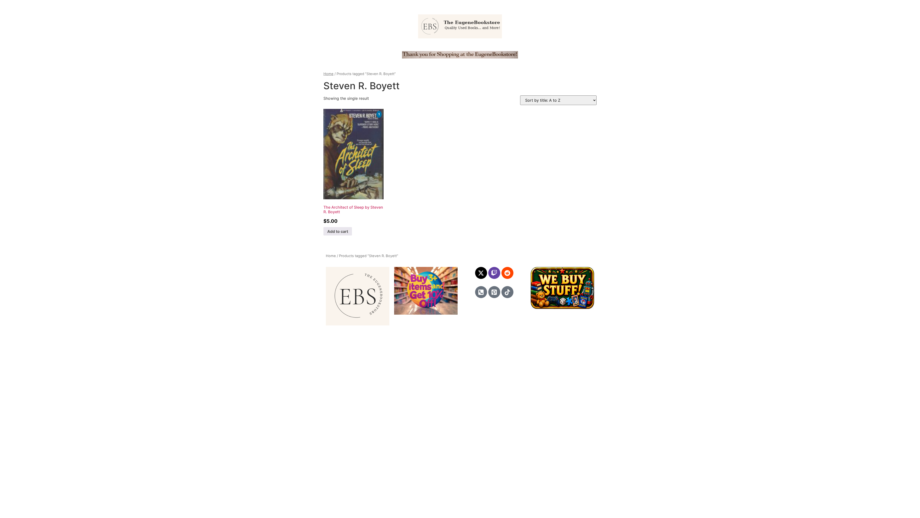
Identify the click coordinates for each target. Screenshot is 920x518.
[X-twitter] (481, 273)
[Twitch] (494, 273)
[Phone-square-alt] (481, 292)
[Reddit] (507, 273)
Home (328, 74)
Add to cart (337, 231)
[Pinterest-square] (494, 292)
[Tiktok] (507, 292)
